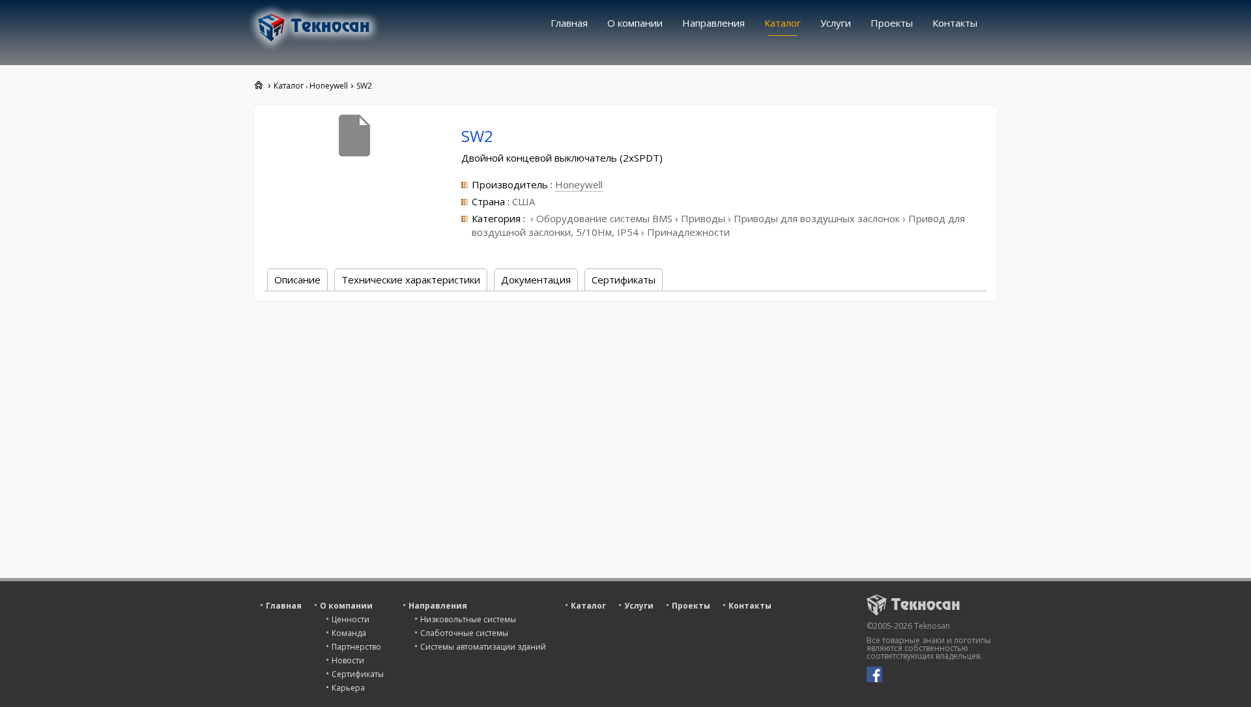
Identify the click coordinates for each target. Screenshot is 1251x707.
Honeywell (579, 184)
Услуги (835, 22)
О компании (635, 22)
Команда (349, 633)
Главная (569, 22)
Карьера (348, 687)
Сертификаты (358, 674)
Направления (713, 22)
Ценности (350, 619)
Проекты (891, 22)
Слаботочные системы (464, 633)
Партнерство (356, 646)
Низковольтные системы (468, 619)
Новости (348, 660)
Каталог (782, 22)
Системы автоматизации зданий (483, 646)
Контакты (954, 22)
